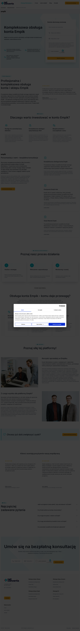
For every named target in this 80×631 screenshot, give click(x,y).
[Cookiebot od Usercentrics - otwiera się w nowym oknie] (60, 306)
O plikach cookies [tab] (57, 309)
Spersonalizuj (39, 324)
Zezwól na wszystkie (57, 324)
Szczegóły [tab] (40, 309)
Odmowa (23, 324)
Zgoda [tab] (22, 309)
